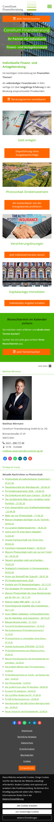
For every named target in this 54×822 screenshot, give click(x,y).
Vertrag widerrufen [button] (27, 768)
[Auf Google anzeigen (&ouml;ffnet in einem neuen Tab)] (39, 723)
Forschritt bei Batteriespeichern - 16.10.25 (25, 626)
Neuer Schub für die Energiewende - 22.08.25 (26, 711)
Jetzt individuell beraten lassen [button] (27, 254)
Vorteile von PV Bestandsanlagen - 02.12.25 (28, 584)
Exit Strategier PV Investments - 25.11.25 (26, 588)
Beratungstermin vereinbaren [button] (28, 99)
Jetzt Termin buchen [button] (28, 18)
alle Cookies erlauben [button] (27, 805)
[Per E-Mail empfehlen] (50, 366)
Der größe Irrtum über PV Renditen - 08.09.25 (26, 687)
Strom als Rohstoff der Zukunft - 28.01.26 (26, 576)
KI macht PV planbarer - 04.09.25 (20, 691)
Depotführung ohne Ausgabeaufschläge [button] (27, 153)
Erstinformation (27, 749)
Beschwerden (27, 755)
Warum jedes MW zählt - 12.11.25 (22, 601)
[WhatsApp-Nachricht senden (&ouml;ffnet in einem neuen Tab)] (24, 723)
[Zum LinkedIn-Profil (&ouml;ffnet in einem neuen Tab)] (34, 723)
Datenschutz (27, 742)
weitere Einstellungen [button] (27, 817)
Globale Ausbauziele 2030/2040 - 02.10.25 (24, 646)
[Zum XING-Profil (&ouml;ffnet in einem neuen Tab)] (29, 723)
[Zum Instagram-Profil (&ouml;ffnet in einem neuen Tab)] (19, 723)
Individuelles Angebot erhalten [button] (27, 303)
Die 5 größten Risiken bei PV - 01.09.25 (23, 695)
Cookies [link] (27, 761)
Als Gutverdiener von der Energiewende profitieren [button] (27, 204)
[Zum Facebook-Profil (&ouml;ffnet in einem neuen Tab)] (14, 723)
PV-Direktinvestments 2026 (19, 580)
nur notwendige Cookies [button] (27, 811)
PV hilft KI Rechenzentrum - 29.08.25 (22, 699)
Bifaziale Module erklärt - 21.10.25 (21, 622)
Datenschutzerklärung (13, 799)
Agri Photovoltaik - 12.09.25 (18, 683)
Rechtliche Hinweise (27, 736)
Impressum (27, 730)
